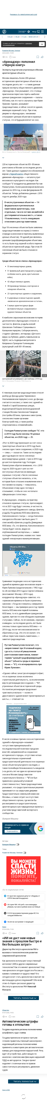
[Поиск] (38, 31)
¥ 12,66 (24, 37)
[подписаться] (18, 844)
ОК (42, 44)
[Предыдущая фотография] (2, 137)
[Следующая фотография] (44, 137)
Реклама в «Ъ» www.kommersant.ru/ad (23, 14)
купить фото (36, 152)
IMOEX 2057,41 (33, 37)
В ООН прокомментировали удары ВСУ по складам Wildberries (23, 914)
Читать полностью (23, 997)
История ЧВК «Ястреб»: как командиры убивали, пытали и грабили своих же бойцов (23, 905)
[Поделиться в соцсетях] (42, 57)
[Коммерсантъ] (4, 32)
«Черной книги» (16, 174)
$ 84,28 (10, 37)
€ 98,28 (17, 37)
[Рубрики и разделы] (42, 31)
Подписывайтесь (12, 831)
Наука (4, 927)
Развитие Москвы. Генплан (11, 50)
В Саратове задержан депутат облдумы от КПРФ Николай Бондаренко (23, 897)
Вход (34, 32)
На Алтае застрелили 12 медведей (20, 922)
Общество (5, 1039)
